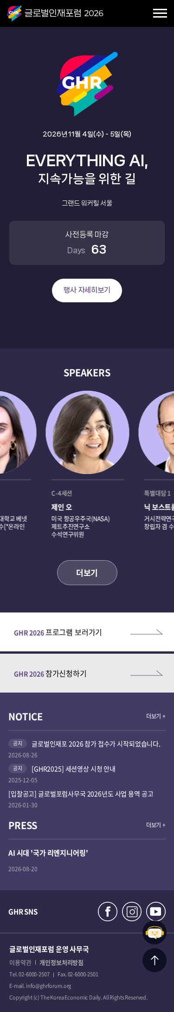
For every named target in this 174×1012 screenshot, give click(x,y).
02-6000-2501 (83, 974)
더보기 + (156, 716)
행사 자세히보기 (87, 290)
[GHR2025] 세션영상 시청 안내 (74, 768)
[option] (87, 468)
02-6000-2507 (34, 974)
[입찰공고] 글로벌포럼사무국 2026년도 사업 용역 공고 (80, 793)
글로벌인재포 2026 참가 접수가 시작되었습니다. (96, 743)
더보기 (87, 572)
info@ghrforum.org (48, 986)
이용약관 (20, 962)
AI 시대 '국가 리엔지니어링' (48, 853)
